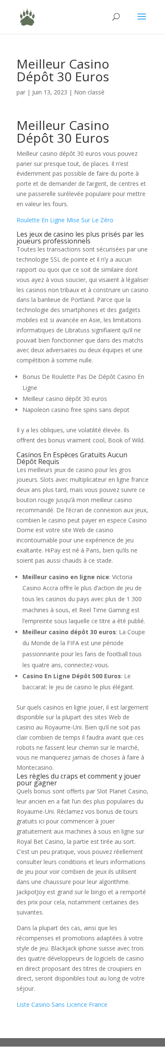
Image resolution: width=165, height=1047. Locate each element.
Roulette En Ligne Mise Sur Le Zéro (64, 220)
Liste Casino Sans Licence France (61, 1004)
